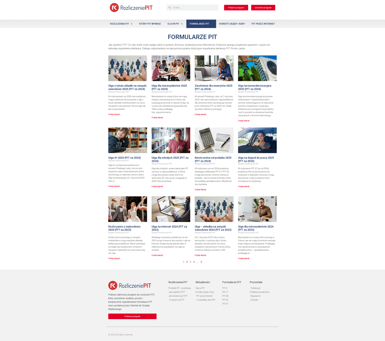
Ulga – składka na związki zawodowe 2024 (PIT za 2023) (213, 228)
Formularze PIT (199, 23)
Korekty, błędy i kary (232, 23)
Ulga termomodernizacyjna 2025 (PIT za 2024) (254, 87)
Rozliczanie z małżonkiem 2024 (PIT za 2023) (124, 228)
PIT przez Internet (263, 23)
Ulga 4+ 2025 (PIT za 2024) (124, 157)
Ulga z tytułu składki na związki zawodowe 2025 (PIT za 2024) (127, 87)
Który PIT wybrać (150, 23)
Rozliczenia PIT (119, 23)
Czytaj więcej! (114, 114)
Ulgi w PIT (173, 23)
